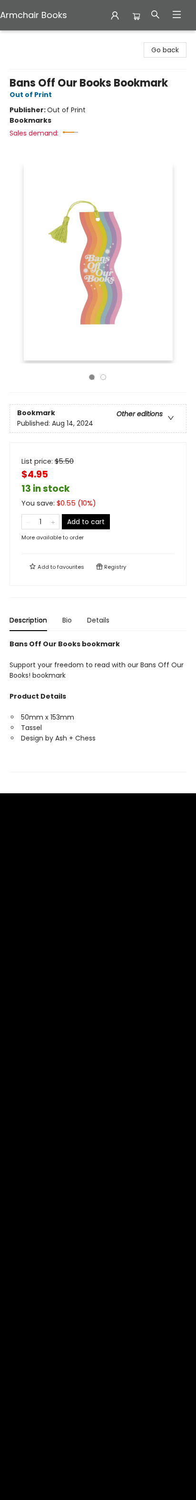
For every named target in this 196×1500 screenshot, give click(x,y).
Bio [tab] (67, 620)
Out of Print (31, 94)
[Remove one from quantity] (28, 521)
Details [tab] (98, 620)
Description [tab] (28, 620)
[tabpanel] (98, 705)
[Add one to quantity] (53, 521)
